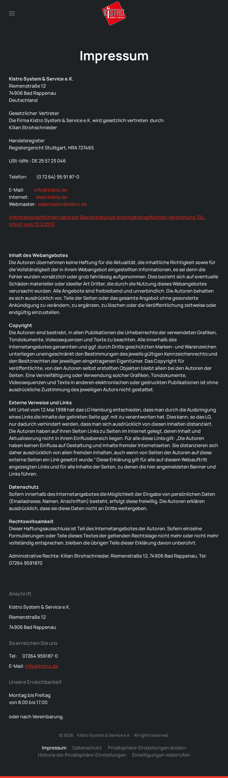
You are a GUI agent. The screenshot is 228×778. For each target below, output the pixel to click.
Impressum (54, 747)
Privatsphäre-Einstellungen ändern (147, 747)
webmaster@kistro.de (62, 204)
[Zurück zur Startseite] (114, 13)
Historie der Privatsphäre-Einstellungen (82, 755)
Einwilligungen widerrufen (161, 755)
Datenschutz (87, 747)
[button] (12, 13)
